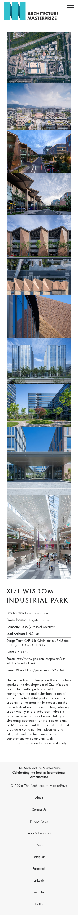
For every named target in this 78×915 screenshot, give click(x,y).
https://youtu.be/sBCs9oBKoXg (45, 670)
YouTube (39, 892)
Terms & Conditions (39, 833)
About (39, 798)
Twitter (39, 904)
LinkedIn (39, 880)
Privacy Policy (39, 821)
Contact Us (39, 810)
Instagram (39, 857)
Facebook (39, 869)
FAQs (39, 845)
